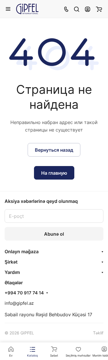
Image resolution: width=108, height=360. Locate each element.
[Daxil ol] (87, 9)
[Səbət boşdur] (99, 9)
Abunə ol (54, 234)
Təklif (98, 332)
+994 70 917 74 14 (24, 293)
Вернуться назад (54, 150)
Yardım (12, 272)
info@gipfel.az (19, 303)
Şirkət (11, 262)
